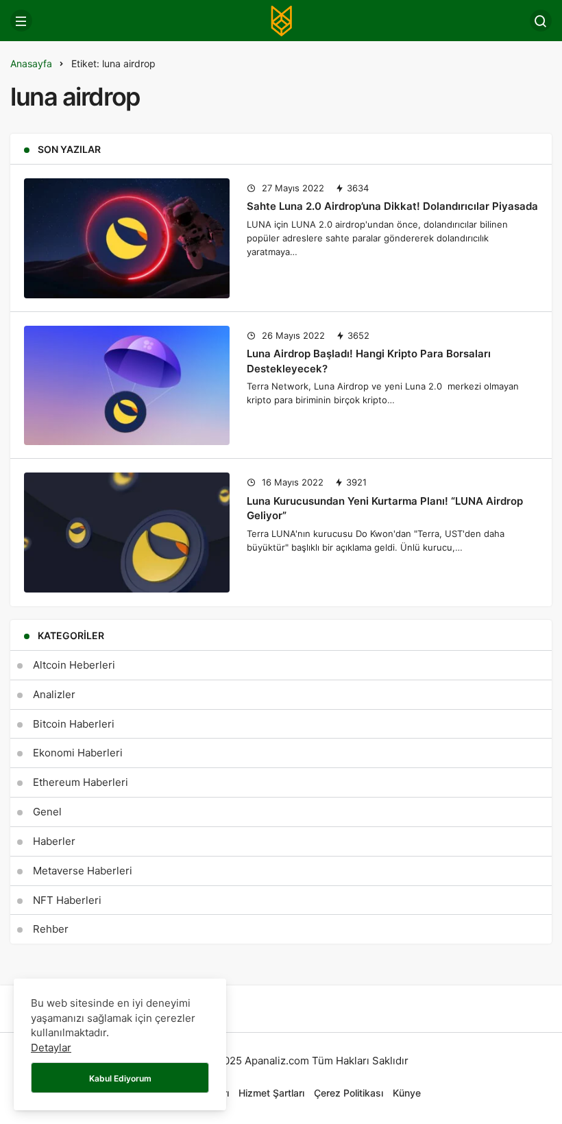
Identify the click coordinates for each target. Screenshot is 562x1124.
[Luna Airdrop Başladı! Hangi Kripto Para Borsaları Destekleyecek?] (127, 386)
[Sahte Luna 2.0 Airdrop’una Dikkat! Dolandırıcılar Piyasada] (127, 238)
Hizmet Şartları (271, 1093)
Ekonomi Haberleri (78, 752)
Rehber (51, 928)
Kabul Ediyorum (120, 1078)
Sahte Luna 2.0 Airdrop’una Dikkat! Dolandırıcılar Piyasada (392, 206)
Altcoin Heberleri (74, 664)
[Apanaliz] (281, 19)
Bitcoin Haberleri (73, 723)
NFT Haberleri (67, 900)
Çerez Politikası (348, 1093)
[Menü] (21, 21)
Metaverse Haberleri (82, 870)
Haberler (54, 841)
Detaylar (51, 1047)
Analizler (54, 694)
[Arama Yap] (541, 21)
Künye (407, 1093)
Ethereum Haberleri (80, 782)
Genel (47, 811)
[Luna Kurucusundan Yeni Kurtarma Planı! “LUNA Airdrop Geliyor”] (127, 533)
